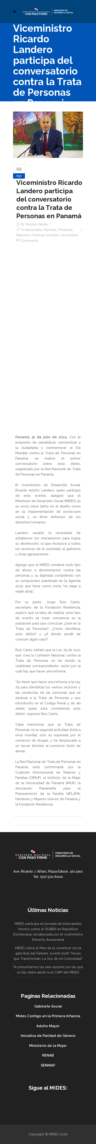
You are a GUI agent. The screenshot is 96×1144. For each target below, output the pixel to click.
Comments (29, 240)
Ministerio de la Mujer (48, 1046)
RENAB (48, 1055)
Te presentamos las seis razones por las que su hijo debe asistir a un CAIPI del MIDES (48, 969)
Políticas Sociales (45, 235)
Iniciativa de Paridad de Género (48, 1036)
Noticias (50, 230)
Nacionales (33, 230)
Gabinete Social (48, 1006)
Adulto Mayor (48, 1026)
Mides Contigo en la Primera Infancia (48, 1016)
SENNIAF (48, 1065)
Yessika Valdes (36, 224)
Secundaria (69, 235)
